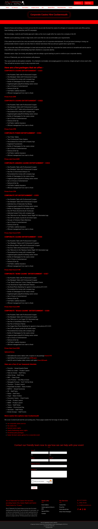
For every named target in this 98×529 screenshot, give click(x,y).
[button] (78, 3)
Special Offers (45, 511)
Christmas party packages (15, 433)
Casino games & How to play (48, 508)
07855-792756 (64, 22)
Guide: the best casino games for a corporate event (23, 435)
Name (33, 450)
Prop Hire (61, 507)
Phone (32, 458)
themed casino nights (14, 428)
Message (33, 469)
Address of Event (35, 463)
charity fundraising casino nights (17, 430)
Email (51, 458)
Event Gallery (45, 505)
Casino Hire (62, 505)
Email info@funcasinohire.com (38, 22)
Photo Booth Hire (64, 509)
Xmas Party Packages (65, 511)
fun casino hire (12, 426)
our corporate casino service (16, 423)
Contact (44, 513)
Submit (34, 487)
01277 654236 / (55, 22)
